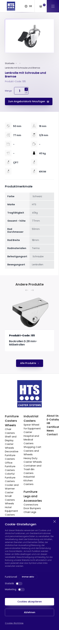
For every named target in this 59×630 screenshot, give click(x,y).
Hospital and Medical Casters (31, 439)
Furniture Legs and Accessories (33, 496)
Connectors (31, 504)
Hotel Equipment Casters (11, 510)
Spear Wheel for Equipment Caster (32, 428)
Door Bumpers (32, 508)
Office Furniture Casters (10, 466)
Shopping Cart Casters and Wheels (32, 450)
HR (48, 423)
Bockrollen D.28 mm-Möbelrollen (23, 343)
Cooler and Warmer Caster (12, 488)
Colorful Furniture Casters (10, 477)
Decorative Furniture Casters (11, 455)
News (50, 430)
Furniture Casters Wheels (12, 420)
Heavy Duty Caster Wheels (33, 460)
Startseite (9, 63)
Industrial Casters (31, 418)
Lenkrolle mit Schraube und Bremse (22, 67)
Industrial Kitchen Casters (29, 480)
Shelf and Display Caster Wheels (10, 442)
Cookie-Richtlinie (14, 623)
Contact (52, 434)
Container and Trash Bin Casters (32, 469)
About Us (53, 415)
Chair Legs (30, 512)
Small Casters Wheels (10, 499)
